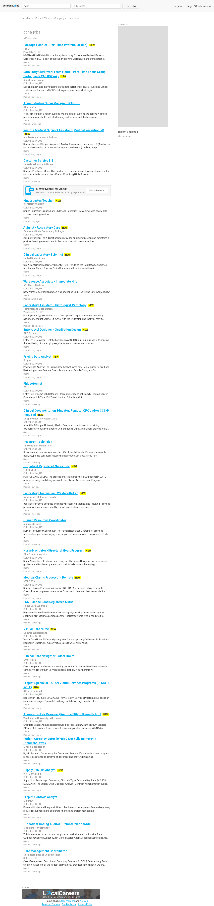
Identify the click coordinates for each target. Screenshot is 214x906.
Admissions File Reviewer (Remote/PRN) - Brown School (62, 714)
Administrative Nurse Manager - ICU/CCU (51, 103)
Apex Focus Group (33, 80)
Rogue (27, 360)
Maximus (28, 800)
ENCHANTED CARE (33, 204)
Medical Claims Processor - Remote (48, 577)
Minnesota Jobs (32, 524)
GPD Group (29, 333)
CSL (25, 387)
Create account (203, 6)
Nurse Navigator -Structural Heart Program (53, 550)
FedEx (26, 48)
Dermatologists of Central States (41, 854)
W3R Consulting (32, 773)
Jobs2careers (67, 901)
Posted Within (42, 18)
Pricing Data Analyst (37, 356)
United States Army (34, 258)
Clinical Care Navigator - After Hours (48, 656)
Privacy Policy (85, 904)
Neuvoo (84, 901)
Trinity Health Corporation (38, 309)
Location (27, 18)
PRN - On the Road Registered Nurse (48, 602)
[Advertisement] (143, 76)
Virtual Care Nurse (36, 629)
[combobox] (96, 6)
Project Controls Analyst (40, 797)
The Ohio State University (37, 445)
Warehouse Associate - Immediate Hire (50, 281)
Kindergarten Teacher (38, 200)
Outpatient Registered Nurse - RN (46, 466)
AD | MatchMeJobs (33, 285)
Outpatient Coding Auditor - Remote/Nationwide (57, 824)
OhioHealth (29, 107)
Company (59, 18)
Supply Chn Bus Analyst (39, 770)
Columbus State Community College (43, 231)
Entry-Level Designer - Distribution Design (52, 329)
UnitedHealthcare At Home (38, 164)
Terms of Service (51, 904)
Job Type (74, 18)
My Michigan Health (34, 746)
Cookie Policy (69, 904)
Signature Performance (36, 827)
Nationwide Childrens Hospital (40, 497)
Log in (190, 6)
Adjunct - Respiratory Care (41, 227)
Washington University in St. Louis (42, 718)
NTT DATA (29, 581)
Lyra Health (29, 659)
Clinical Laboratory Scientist (43, 254)
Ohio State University (35, 554)
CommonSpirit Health (35, 632)
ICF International (32, 691)
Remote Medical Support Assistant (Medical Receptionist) (63, 130)
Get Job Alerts (96, 190)
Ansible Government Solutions (40, 137)
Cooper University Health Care (40, 418)
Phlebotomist (32, 383)
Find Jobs (131, 6)
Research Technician (37, 441)
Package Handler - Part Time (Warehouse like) (55, 45)
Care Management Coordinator (45, 851)
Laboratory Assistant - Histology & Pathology (54, 305)
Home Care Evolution (35, 606)
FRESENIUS (29, 470)
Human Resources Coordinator (44, 520)
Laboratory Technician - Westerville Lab (50, 493)
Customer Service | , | (38, 160)
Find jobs (177, 6)
